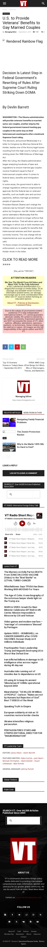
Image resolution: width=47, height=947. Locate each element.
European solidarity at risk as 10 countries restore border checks (21, 714)
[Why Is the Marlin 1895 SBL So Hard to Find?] (9, 447)
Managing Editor (11, 32)
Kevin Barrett (29, 753)
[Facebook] (5, 347)
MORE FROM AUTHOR (33, 413)
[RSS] (40, 914)
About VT (11, 303)
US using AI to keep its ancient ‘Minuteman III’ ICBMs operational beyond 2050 (22, 683)
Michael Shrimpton (11, 761)
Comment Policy (23, 305)
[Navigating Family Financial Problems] (9, 422)
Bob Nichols (19, 763)
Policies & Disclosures (28, 303)
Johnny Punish (27, 769)
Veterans (13, 9)
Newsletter (20, 934)
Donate (34, 931)
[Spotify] (9, 921)
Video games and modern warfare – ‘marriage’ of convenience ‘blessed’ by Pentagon (23, 624)
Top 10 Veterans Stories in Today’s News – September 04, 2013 (13, 365)
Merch (29, 934)
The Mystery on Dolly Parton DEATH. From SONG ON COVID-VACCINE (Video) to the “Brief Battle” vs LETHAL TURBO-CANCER (23, 576)
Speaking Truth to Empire (17, 706)
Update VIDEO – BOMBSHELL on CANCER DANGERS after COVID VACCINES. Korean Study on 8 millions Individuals (21, 637)
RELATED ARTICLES (12, 413)
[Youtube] (37, 921)
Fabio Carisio (26, 758)
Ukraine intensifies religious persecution (19, 723)
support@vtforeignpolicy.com (29, 897)
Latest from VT (10, 566)
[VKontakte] (23, 921)
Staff (19, 931)
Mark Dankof (26, 761)
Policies (26, 931)
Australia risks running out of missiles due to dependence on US (22, 672)
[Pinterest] (17, 347)
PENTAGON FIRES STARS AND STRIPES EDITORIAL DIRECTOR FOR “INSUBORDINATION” (23, 733)
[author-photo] (23, 393)
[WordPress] (30, 921)
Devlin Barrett (18, 107)
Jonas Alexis (16, 753)
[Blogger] (5, 914)
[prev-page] (4, 456)
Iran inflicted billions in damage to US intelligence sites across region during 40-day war (23, 662)
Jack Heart (38, 758)
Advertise (37, 934)
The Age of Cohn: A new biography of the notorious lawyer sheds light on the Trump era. (24, 598)
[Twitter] (11, 347)
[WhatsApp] (23, 347)
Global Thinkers (10, 780)
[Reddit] (26, 914)
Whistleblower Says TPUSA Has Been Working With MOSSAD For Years (23, 588)
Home (5, 9)
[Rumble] (33, 914)
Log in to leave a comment (23, 473)
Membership (9, 934)
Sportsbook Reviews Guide (28, 941)
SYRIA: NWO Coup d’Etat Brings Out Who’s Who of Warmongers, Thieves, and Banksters (34, 366)
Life (4, 438)
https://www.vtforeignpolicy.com (23, 400)
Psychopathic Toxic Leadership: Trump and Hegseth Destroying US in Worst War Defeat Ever (23, 651)
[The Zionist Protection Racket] (9, 434)
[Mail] (19, 914)
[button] (4, 3)
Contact (23, 937)
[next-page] (8, 456)
